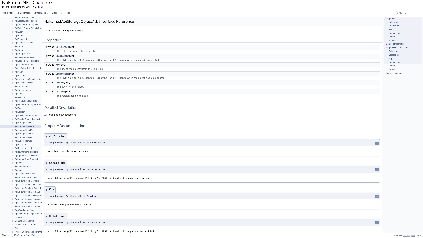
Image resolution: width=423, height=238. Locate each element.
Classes (56, 13)
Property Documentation (397, 47)
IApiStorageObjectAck (25, 235)
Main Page (8, 13)
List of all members (394, 73)
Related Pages (23, 13)
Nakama (6, 235)
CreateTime (62, 56)
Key (58, 64)
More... (81, 30)
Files (68, 13)
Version (60, 91)
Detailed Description (395, 44)
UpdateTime (62, 73)
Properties (390, 18)
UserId (60, 82)
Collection (62, 47)
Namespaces (39, 13)
